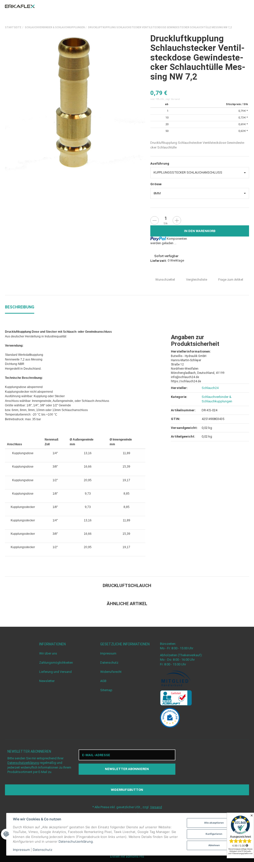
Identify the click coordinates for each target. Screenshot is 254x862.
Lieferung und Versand (55, 672)
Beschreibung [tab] (19, 307)
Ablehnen (214, 845)
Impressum (108, 653)
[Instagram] (219, 762)
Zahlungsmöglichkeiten (56, 662)
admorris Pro (135, 856)
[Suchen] (237, 6)
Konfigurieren (214, 833)
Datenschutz (109, 662)
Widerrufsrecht (111, 672)
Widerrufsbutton (127, 790)
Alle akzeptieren (214, 822)
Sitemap (106, 690)
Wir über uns (48, 653)
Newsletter (47, 681)
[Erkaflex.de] (20, 6)
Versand (175, 99)
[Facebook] (209, 762)
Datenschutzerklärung (23, 763)
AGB (103, 681)
